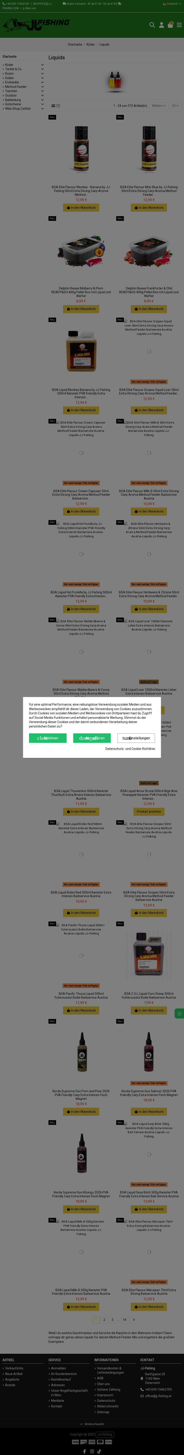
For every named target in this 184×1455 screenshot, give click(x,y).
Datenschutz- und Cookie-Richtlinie (130, 749)
